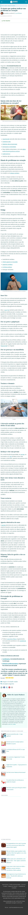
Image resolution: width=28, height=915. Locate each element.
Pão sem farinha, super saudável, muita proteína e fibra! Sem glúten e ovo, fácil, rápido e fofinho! (16, 853)
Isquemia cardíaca (7, 264)
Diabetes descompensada (9, 144)
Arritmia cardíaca (7, 267)
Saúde (6, 5)
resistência (23, 641)
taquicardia (4, 346)
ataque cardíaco (14, 173)
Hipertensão (5, 139)
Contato (5, 886)
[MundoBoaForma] (14, 2)
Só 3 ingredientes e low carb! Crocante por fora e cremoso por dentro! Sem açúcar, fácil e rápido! (16, 845)
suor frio (7, 310)
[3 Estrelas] (9, 678)
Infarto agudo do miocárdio (10, 262)
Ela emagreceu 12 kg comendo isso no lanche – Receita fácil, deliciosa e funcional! (16, 875)
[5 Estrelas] (13, 678)
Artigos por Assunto (12, 886)
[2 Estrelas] (8, 678)
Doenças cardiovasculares (10, 663)
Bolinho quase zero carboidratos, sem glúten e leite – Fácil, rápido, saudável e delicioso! (16, 860)
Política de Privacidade (15, 884)
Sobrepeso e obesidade (9, 146)
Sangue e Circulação (11, 5)
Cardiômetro (6, 659)
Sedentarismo (6, 154)
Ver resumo (6, 20)
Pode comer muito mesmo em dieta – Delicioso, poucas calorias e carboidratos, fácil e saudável (15, 868)
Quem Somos (5, 884)
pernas (22, 454)
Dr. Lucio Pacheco (18, 13)
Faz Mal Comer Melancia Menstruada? (16, 772)
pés (11, 456)
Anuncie (23, 884)
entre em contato (12, 724)
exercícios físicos (12, 639)
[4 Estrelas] (11, 678)
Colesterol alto (6, 141)
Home (3, 5)
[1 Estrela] (6, 678)
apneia (3, 525)
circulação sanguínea (8, 683)
